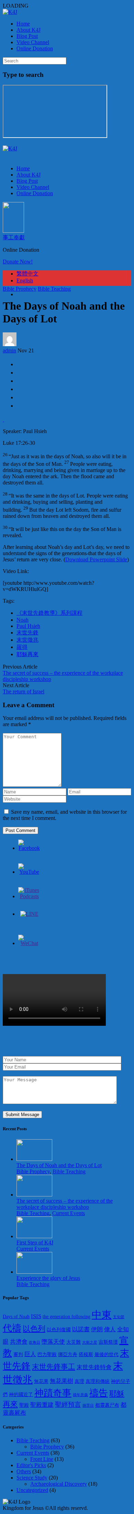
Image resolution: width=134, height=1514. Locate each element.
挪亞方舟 (67, 1354)
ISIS (36, 1316)
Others (23, 1471)
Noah (22, 620)
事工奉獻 (14, 237)
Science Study (31, 1478)
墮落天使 (53, 1341)
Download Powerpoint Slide (96, 559)
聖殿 (24, 1405)
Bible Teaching (54, 289)
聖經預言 (68, 1404)
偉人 (110, 1329)
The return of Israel (23, 691)
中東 (102, 1314)
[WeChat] (29, 943)
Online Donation (34, 48)
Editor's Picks (31, 1465)
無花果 (41, 1381)
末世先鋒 (27, 632)
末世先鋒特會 (94, 1367)
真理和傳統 (98, 1381)
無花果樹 (61, 1381)
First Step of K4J (34, 1242)
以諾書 (81, 1329)
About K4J (28, 30)
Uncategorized (32, 1490)
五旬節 (118, 1317)
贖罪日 (88, 1405)
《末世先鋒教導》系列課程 (49, 613)
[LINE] (29, 914)
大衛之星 (89, 1342)
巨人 (30, 1354)
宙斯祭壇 (108, 1342)
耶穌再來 (27, 654)
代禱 (12, 1328)
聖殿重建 (42, 1405)
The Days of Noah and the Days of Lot (59, 1165)
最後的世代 (106, 1354)
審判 (18, 1354)
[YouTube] (29, 872)
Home (23, 24)
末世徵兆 (27, 640)
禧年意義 (80, 1395)
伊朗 (97, 1329)
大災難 (73, 1342)
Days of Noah (16, 1316)
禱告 (98, 1393)
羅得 (21, 647)
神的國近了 (21, 1394)
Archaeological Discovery (58, 1484)
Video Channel (32, 42)
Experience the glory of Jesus (48, 1278)
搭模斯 (86, 1354)
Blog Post (27, 36)
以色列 (34, 1329)
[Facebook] (29, 848)
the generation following (66, 1316)
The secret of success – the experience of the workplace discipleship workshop (64, 1204)
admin (9, 350)
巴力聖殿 (47, 1354)
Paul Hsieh (28, 626)
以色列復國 (59, 1329)
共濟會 (18, 1341)
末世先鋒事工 (53, 1367)
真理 (79, 1381)
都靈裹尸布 (107, 1405)
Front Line (41, 1459)
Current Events (68, 1213)
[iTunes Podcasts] (29, 896)
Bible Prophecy (19, 289)
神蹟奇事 (52, 1393)
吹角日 (34, 1342)
